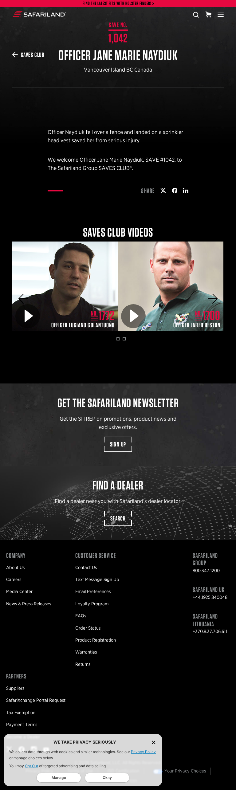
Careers (13, 579)
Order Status (87, 628)
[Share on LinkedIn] (185, 190)
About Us (15, 567)
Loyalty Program (91, 604)
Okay (107, 777)
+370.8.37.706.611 (210, 631)
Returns (82, 664)
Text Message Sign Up (97, 579)
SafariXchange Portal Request (35, 700)
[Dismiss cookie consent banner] (153, 742)
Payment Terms (21, 724)
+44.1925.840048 (210, 597)
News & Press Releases (28, 604)
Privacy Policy (143, 751)
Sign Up (118, 444)
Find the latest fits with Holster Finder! (117, 3)
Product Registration (95, 640)
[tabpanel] (65, 286)
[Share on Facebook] (175, 190)
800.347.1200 (206, 570)
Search (118, 518)
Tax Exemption (20, 712)
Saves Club (32, 54)
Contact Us (86, 567)
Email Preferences (93, 591)
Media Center (19, 591)
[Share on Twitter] (163, 190)
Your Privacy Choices (185, 771)
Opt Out (31, 766)
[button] (23, 299)
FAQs (80, 616)
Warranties (86, 652)
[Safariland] (39, 14)
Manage (59, 777)
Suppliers (15, 688)
